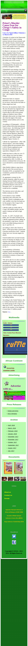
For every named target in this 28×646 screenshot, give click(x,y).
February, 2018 (12, 431)
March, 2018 (12, 428)
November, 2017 (13, 439)
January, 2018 (12, 434)
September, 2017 (13, 445)
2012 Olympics (12, 413)
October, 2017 (12, 442)
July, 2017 (11, 451)
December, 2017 (13, 436)
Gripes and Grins (13, 411)
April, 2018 (11, 425)
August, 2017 (12, 448)
